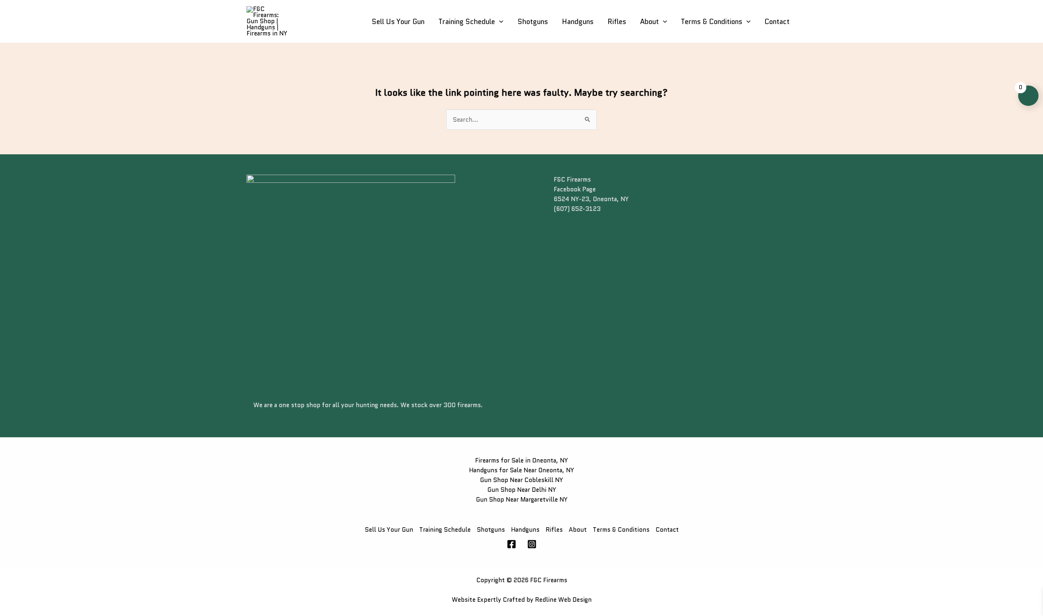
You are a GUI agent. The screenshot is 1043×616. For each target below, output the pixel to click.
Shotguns (532, 21)
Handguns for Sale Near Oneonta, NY (521, 470)
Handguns (578, 21)
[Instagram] (532, 544)
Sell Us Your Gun (398, 21)
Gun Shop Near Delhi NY (521, 489)
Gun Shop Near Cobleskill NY (521, 480)
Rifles (616, 21)
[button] (499, 21)
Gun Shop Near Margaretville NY (522, 499)
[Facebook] (511, 544)
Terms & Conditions (711, 21)
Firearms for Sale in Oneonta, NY (521, 460)
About (649, 21)
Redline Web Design (563, 599)
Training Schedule (466, 21)
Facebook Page (575, 189)
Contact (777, 21)
